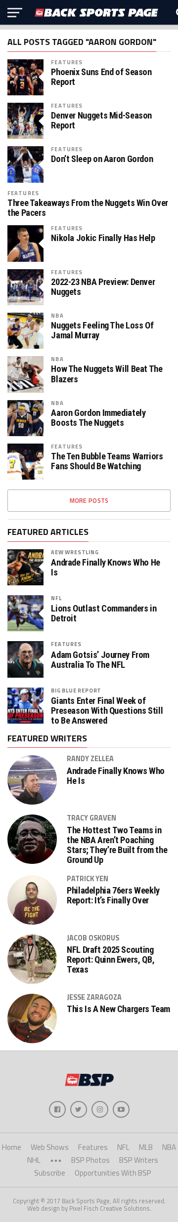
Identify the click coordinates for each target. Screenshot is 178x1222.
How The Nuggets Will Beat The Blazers (106, 374)
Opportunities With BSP (113, 1173)
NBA (57, 315)
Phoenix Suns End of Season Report (101, 77)
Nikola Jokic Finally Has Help (103, 238)
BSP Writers (138, 1160)
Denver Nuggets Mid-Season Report (101, 120)
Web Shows (50, 1147)
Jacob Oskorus (93, 938)
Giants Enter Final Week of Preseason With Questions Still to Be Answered (107, 711)
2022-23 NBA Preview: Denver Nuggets (103, 287)
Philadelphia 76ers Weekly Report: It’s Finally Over (113, 895)
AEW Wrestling (74, 552)
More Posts (89, 500)
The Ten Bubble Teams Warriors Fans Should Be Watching (107, 461)
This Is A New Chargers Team (118, 1009)
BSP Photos (90, 1160)
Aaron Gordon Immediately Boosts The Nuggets (98, 418)
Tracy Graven (91, 818)
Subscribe (49, 1173)
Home (11, 1147)
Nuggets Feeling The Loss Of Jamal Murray (102, 330)
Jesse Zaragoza (94, 997)
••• (56, 1160)
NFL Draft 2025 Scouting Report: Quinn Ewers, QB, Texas (110, 960)
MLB (146, 1147)
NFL (56, 598)
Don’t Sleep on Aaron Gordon (102, 159)
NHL (34, 1160)
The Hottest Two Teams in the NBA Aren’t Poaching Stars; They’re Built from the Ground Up (117, 845)
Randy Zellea (90, 758)
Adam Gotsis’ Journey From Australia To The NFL (100, 660)
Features (67, 62)
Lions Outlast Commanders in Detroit (103, 613)
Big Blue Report (76, 690)
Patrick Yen (87, 878)
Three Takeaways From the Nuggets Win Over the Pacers (87, 208)
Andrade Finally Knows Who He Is (105, 567)
